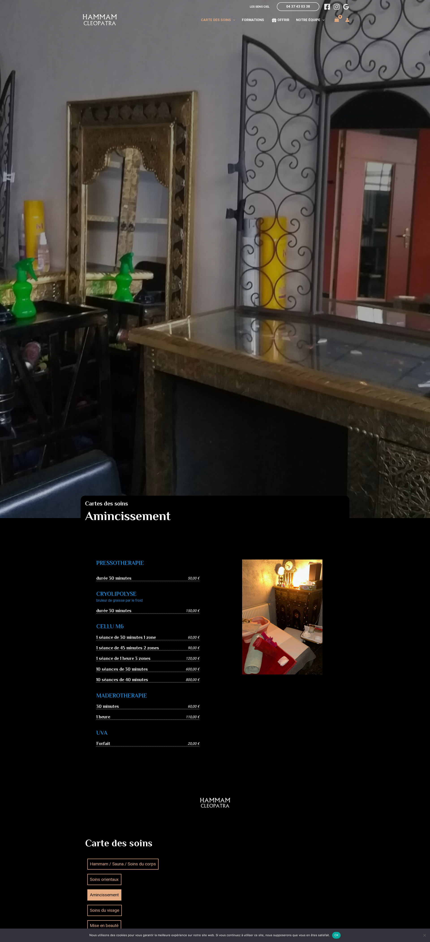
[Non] (424, 935)
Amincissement (104, 894)
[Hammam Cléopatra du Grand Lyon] (100, 19)
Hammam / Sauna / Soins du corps (123, 863)
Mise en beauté (104, 925)
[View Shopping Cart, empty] (336, 20)
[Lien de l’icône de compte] (347, 20)
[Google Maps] (346, 6)
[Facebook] (327, 6)
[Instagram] (336, 6)
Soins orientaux (104, 879)
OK (336, 935)
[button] (298, 6)
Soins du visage (104, 910)
